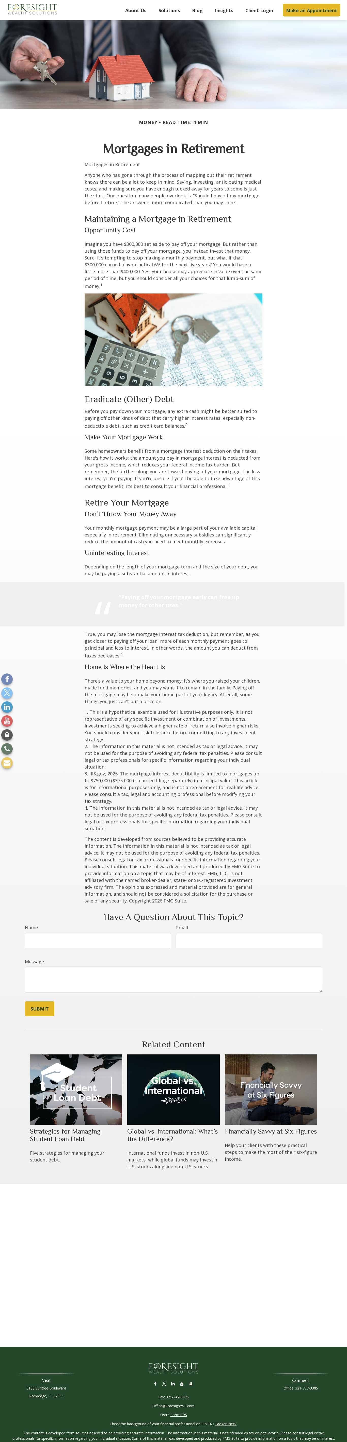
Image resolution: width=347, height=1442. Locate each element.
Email (182, 928)
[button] (136, 10)
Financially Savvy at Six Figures (271, 1131)
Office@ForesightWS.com (173, 1405)
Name (31, 928)
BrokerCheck (225, 1423)
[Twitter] (7, 693)
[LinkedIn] (7, 707)
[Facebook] (7, 679)
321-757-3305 (306, 1388)
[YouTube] (7, 721)
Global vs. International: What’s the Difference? (172, 1135)
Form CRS (178, 1414)
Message (34, 962)
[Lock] (7, 735)
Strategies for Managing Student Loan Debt (65, 1135)
